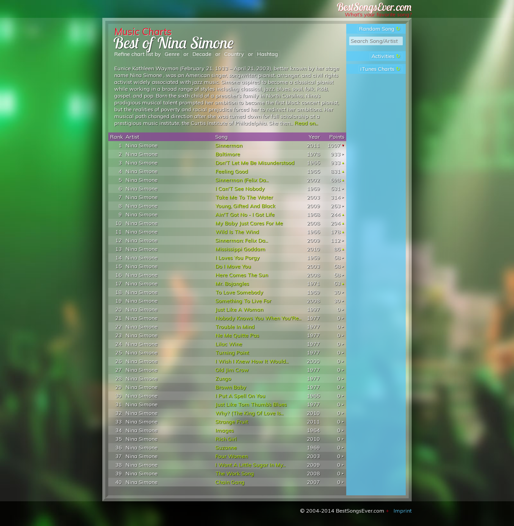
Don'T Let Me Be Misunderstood (254, 162)
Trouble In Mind (235, 326)
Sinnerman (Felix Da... (242, 180)
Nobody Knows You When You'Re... (258, 318)
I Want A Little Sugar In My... (250, 464)
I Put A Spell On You (240, 395)
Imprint (403, 510)
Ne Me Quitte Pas (237, 335)
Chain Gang (230, 482)
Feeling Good (231, 171)
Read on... (306, 123)
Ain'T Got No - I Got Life (245, 214)
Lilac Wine (228, 344)
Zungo (223, 378)
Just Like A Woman (239, 309)
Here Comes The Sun (241, 274)
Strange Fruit (231, 421)
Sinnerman (228, 145)
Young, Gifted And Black (245, 205)
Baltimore (227, 154)
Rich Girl (226, 439)
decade (201, 54)
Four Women (231, 456)
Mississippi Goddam (240, 249)
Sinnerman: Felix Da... (241, 240)
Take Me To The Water (244, 197)
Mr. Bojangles (232, 283)
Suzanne (226, 447)
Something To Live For (243, 300)
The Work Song (234, 473)
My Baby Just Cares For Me (249, 223)
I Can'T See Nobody (240, 188)
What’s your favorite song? (378, 14)
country (234, 54)
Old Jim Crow (232, 369)
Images (224, 430)
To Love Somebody (239, 292)
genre (172, 54)
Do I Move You (233, 266)
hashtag (267, 54)
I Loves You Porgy (237, 257)
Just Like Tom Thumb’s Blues (251, 404)
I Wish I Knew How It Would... (252, 361)
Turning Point (232, 352)
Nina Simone (142, 145)
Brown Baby (230, 387)
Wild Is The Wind (237, 231)
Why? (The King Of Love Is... (249, 413)
